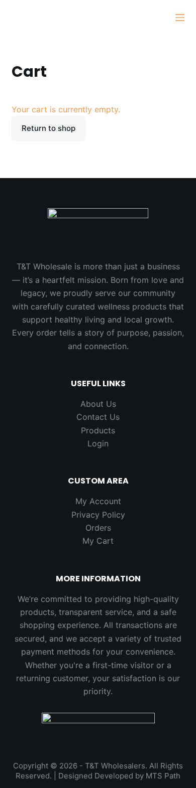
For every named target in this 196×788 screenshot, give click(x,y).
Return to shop (48, 128)
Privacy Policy (98, 515)
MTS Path (163, 775)
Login (98, 443)
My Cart (98, 541)
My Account (98, 501)
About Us (98, 404)
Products (98, 430)
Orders (98, 528)
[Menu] (179, 17)
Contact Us (98, 417)
